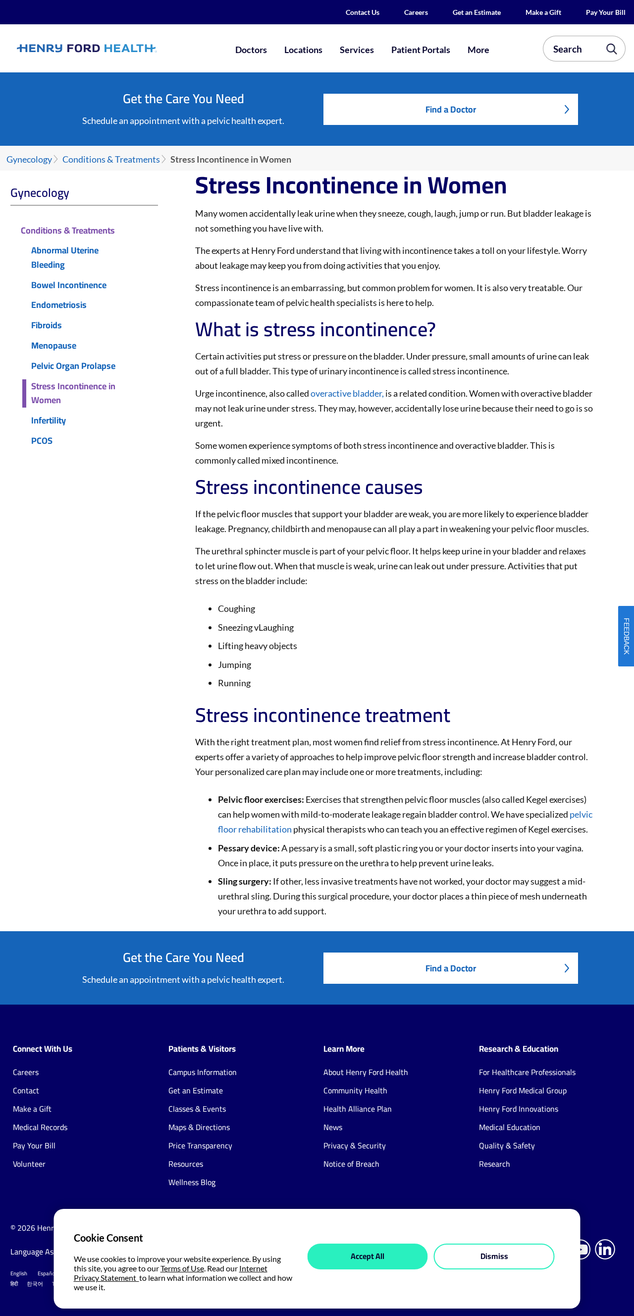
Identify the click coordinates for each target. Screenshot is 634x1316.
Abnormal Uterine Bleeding (65, 257)
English (18, 1273)
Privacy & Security (354, 1145)
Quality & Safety (507, 1145)
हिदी (14, 1284)
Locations (303, 49)
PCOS (42, 441)
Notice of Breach (351, 1163)
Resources (185, 1163)
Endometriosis (59, 305)
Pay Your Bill (606, 12)
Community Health (355, 1090)
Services (357, 49)
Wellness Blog (191, 1182)
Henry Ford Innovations (518, 1108)
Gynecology (29, 159)
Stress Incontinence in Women (73, 393)
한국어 (35, 1284)
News (332, 1127)
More (478, 49)
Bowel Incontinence (68, 285)
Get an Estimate (477, 12)
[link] (117, 48)
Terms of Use (182, 1268)
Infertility (48, 421)
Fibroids (46, 325)
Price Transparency (200, 1145)
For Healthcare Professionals (527, 1072)
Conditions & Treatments (111, 159)
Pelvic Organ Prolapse (73, 366)
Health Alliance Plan (357, 1108)
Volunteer (29, 1163)
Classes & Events (197, 1108)
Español (47, 1273)
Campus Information (202, 1072)
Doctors (251, 49)
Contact (26, 1090)
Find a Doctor (450, 109)
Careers (416, 12)
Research (494, 1163)
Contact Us (362, 12)
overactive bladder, (347, 393)
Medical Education (509, 1127)
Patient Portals (420, 49)
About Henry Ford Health (365, 1072)
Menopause (53, 346)
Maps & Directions (199, 1127)
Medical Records (40, 1127)
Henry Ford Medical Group (523, 1090)
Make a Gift (543, 12)
